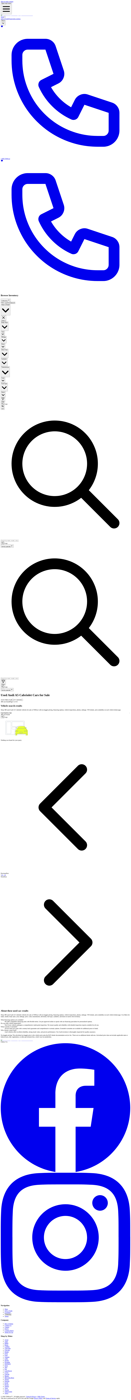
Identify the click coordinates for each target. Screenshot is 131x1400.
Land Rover (8, 1371)
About (6, 1316)
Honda (7, 1360)
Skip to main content (7, 1)
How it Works (9, 1324)
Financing (12, 19)
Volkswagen (8, 1391)
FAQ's (7, 1329)
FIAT (6, 1353)
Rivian (7, 1385)
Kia (6, 1369)
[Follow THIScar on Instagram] (65, 1302)
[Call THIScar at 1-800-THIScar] (65, 291)
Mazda (7, 1376)
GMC (6, 1359)
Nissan (7, 1379)
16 (5, 875)
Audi (6, 1341)
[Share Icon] (2, 403)
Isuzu (6, 1366)
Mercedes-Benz (9, 1378)
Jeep (6, 1367)
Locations (18, 19)
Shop (2, 17)
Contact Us (8, 1325)
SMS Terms (41, 1396)
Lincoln (7, 1374)
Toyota (7, 1390)
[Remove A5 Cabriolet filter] (22, 700)
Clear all (12, 303)
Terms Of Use (9, 1332)
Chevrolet (8, 1348)
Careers (7, 1327)
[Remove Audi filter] (13, 700)
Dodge (7, 1352)
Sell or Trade (5, 19)
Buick (6, 1345)
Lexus (6, 1372)
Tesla (6, 1388)
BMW (6, 1343)
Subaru (7, 1386)
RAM (6, 1383)
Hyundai (7, 1362)
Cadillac (7, 1347)
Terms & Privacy (31, 1396)
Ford (6, 1355)
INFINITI (8, 1364)
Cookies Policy (9, 1331)
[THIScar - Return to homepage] (17, 15)
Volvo (6, 1393)
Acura (6, 1340)
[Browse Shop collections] (4, 17)
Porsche (7, 1381)
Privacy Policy (38, 1398)
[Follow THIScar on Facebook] (65, 1172)
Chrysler (7, 1350)
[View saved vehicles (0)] (2, 27)
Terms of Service (51, 1398)
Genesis (7, 1357)
